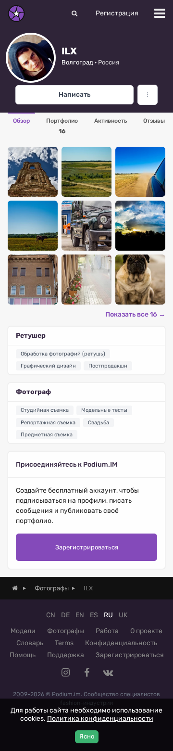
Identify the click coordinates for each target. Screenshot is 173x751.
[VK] (107, 672)
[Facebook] (86, 672)
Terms (64, 643)
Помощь (23, 655)
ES (94, 615)
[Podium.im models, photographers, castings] (16, 13)
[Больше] (147, 95)
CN (50, 615)
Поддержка (65, 655)
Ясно (86, 736)
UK (123, 615)
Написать (74, 94)
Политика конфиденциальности (100, 718)
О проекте (146, 631)
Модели (23, 631)
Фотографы (65, 631)
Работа (107, 631)
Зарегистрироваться (86, 547)
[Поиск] (74, 13)
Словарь (29, 643)
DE (65, 615)
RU (108, 615)
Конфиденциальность (121, 643)
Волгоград (77, 62)
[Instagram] (65, 672)
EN (79, 615)
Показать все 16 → (135, 314)
